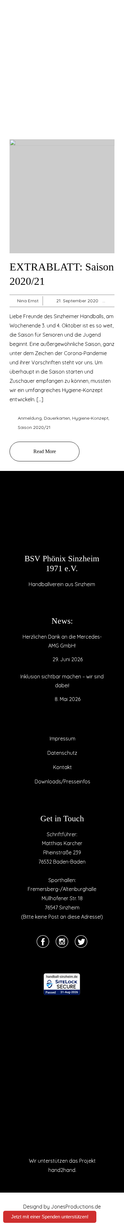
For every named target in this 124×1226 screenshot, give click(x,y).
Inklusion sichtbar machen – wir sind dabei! (62, 681)
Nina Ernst (27, 301)
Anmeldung (30, 418)
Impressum (62, 738)
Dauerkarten (57, 418)
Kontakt (62, 767)
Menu (16, 14)
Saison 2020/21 (34, 427)
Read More (44, 451)
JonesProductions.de (76, 1206)
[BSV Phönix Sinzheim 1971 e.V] (62, 520)
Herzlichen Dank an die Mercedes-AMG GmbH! (62, 641)
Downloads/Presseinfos (62, 781)
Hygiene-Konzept (90, 418)
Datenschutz (62, 753)
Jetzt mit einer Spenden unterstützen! (49, 1216)
